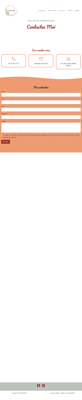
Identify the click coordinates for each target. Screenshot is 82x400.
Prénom (3, 91)
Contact (77, 10)
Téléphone (4, 114)
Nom (2, 99)
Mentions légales (55, 393)
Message (4, 121)
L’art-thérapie (41, 10)
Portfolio (70, 10)
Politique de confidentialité (68, 393)
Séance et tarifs (52, 10)
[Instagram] (43, 385)
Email (3, 106)
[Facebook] (38, 385)
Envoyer (5, 142)
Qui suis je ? (62, 10)
